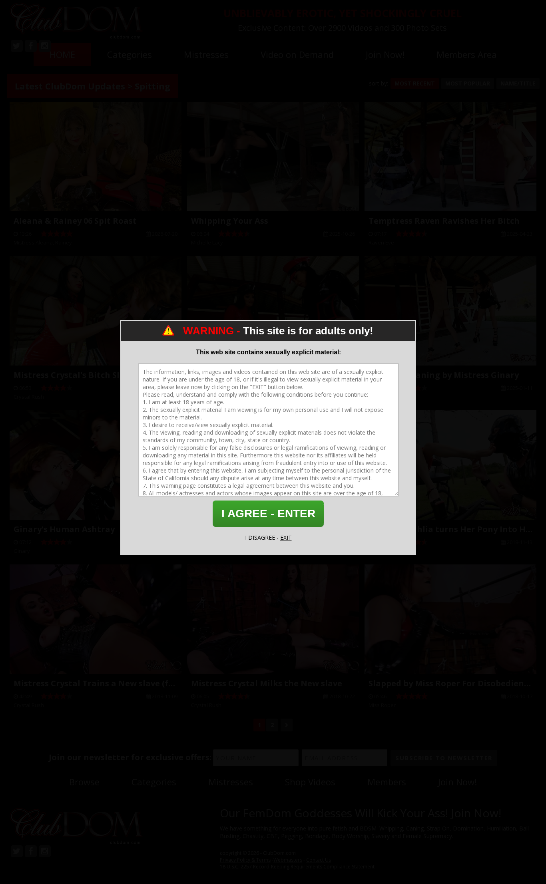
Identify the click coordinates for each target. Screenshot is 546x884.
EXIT (286, 537)
